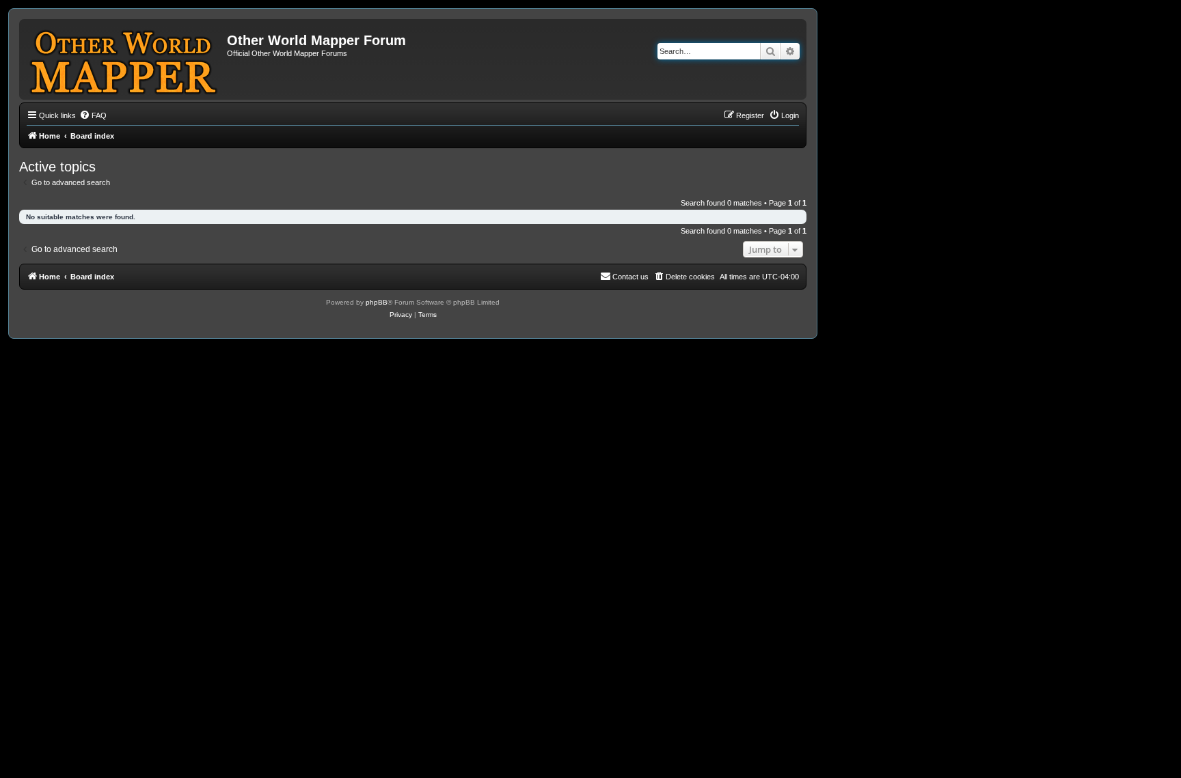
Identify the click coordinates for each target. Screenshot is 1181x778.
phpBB (377, 302)
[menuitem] (93, 115)
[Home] (125, 59)
